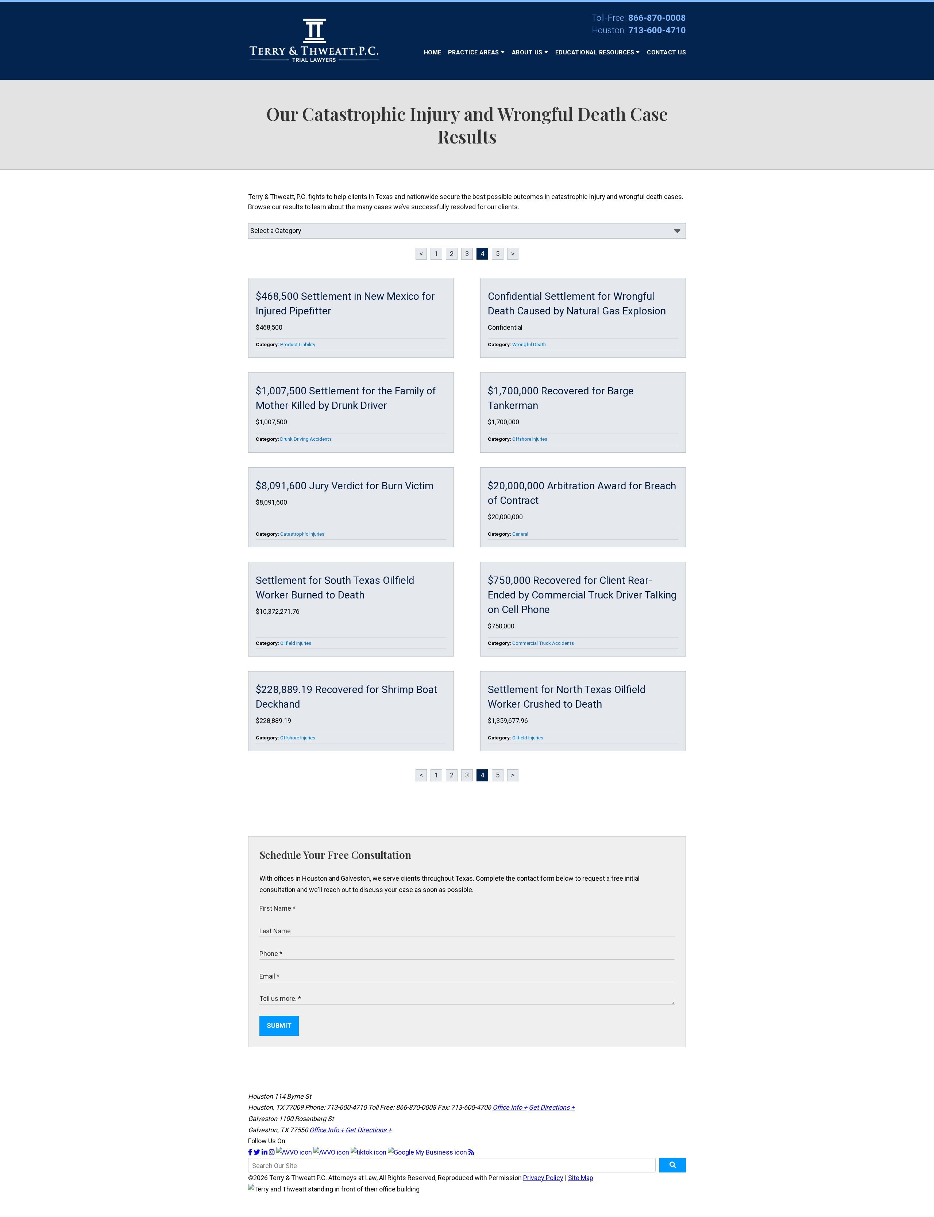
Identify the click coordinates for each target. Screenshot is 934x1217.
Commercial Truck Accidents (543, 643)
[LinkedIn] (265, 1152)
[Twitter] (258, 1152)
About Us (527, 52)
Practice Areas (473, 52)
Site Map (580, 1178)
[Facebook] (251, 1152)
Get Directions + (552, 1107)
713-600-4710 (657, 30)
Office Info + (510, 1107)
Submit (279, 1025)
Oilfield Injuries (295, 643)
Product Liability (297, 344)
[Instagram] (272, 1152)
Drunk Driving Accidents (306, 439)
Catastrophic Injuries (302, 534)
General (520, 534)
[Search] (672, 1165)
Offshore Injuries (529, 439)
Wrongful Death (529, 344)
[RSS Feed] (471, 1152)
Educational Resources (594, 52)
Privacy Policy (543, 1178)
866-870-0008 (657, 18)
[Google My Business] (428, 1152)
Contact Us (666, 52)
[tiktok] (369, 1152)
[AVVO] (294, 1152)
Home (432, 52)
